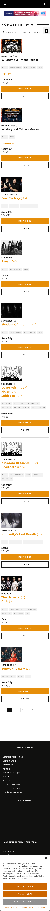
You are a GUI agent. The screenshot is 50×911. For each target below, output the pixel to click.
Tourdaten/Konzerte (12, 784)
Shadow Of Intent (18, 324)
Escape (5, 275)
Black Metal (15, 67)
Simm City (6, 212)
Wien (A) (5, 83)
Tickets (25, 96)
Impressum (41, 907)
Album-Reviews (10, 851)
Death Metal (29, 67)
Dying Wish (14, 387)
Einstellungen (25, 901)
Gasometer (7, 413)
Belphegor (7, 74)
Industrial (26, 206)
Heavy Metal (15, 332)
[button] (45, 858)
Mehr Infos (25, 89)
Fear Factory (14, 198)
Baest (9, 261)
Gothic (5, 676)
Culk (7, 601)
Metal (5, 67)
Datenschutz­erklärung (27, 907)
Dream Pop (6, 613)
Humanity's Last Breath (23, 534)
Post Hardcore (38, 407)
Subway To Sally (15, 668)
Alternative (33, 403)
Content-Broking (10, 761)
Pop (27, 613)
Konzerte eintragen (11, 773)
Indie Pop (32, 609)
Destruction (7, 143)
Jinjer (9, 391)
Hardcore (6, 403)
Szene (4, 548)
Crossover (6, 407)
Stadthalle (7, 79)
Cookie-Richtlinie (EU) (12, 792)
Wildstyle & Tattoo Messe (20, 60)
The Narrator (13, 597)
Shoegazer (18, 613)
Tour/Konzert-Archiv (12, 788)
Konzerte (7, 776)
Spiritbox (12, 395)
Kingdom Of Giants (19, 463)
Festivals (7, 781)
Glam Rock (7, 478)
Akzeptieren (25, 886)
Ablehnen (25, 894)
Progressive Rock (21, 407)
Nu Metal (14, 206)
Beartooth (13, 467)
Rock (40, 67)
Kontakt (6, 769)
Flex (3, 619)
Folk (13, 676)
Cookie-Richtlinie (10, 907)
